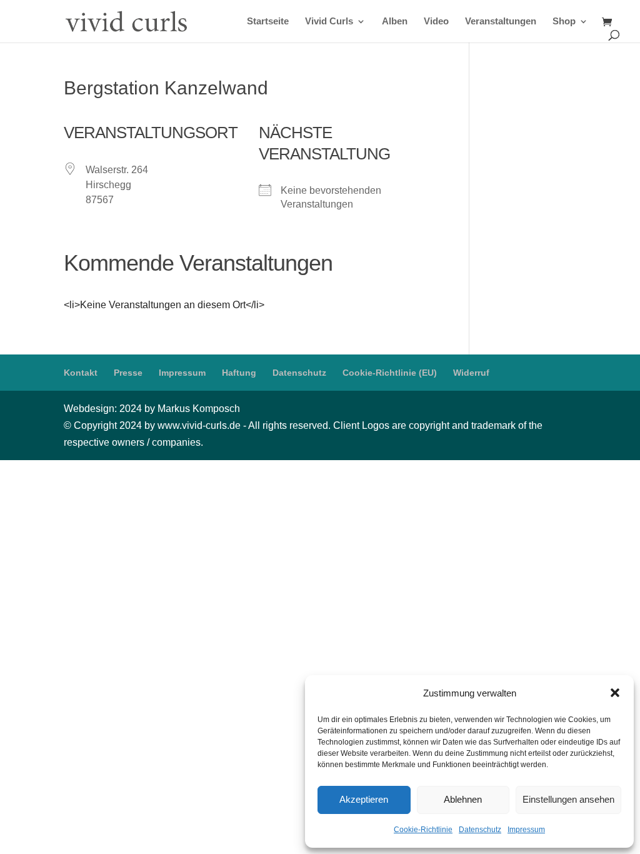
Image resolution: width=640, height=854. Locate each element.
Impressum (526, 829)
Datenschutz (480, 829)
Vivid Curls (329, 21)
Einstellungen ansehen (568, 799)
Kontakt (81, 373)
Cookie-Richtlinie (423, 829)
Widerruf (471, 373)
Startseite (268, 21)
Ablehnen (463, 799)
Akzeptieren (363, 799)
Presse (128, 373)
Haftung (239, 373)
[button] (615, 692)
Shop (564, 21)
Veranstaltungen (500, 21)
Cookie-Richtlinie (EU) (389, 373)
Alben (395, 21)
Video (436, 21)
